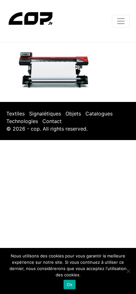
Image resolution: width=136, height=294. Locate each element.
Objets (73, 113)
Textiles (15, 113)
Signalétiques (45, 113)
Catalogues (99, 113)
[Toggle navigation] (121, 21)
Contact (52, 121)
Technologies (22, 121)
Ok (69, 284)
